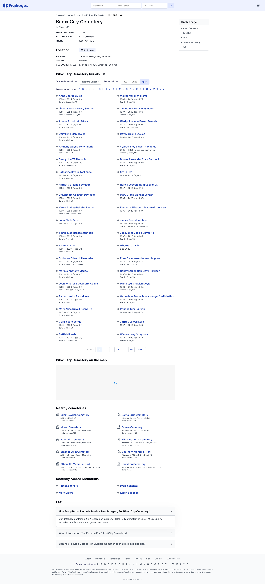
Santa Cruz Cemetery (135, 414)
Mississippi (60, 15)
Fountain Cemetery (72, 439)
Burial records (173, 559)
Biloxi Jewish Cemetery (74, 414)
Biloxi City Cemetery (97, 15)
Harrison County (73, 15)
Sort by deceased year (67, 81)
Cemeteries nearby (191, 42)
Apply (144, 82)
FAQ (184, 47)
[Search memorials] (171, 5)
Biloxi (84, 15)
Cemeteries (114, 559)
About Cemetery (190, 28)
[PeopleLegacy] (15, 5)
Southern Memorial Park (136, 451)
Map (184, 37)
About (88, 559)
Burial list (186, 33)
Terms (127, 559)
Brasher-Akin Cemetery (74, 451)
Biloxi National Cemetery (137, 439)
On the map (89, 50)
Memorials (100, 559)
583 (131, 349)
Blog (148, 559)
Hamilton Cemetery (133, 464)
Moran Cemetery (70, 427)
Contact (158, 559)
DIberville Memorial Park (75, 464)
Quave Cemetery (132, 427)
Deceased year (111, 81)
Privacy (138, 559)
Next (139, 349)
